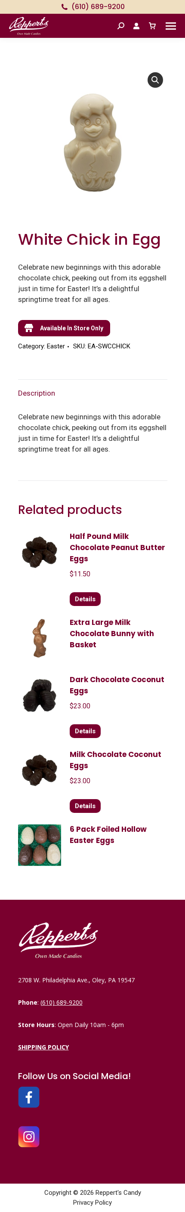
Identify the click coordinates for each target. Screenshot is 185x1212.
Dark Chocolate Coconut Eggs (117, 685)
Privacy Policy (92, 1202)
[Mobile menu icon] (170, 26)
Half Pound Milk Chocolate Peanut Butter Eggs (117, 547)
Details (85, 599)
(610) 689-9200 (98, 7)
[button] (155, 80)
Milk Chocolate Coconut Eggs (115, 760)
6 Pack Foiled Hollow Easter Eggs (108, 835)
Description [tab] (36, 393)
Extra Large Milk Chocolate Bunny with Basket (112, 633)
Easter (56, 346)
